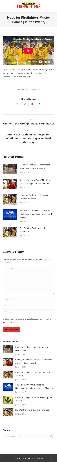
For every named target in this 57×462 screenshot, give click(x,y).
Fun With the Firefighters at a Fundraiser (33, 230)
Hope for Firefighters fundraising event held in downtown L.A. (35, 166)
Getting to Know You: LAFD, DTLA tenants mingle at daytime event (35, 182)
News (27, 89)
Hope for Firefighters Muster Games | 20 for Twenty (34, 399)
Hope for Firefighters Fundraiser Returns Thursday (35, 197)
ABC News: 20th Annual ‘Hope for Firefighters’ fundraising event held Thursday (36, 214)
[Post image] (10, 169)
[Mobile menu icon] (52, 6)
